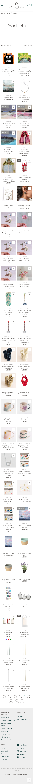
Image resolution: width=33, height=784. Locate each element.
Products (14, 13)
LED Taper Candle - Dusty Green (8, 662)
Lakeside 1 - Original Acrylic (8, 124)
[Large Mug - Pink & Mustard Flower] (8, 434)
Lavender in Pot (24, 579)
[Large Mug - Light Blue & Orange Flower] (8, 406)
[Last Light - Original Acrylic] (24, 513)
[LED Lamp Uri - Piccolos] (8, 621)
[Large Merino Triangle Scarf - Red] (24, 380)
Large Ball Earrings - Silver (24, 206)
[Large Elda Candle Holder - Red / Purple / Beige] (24, 326)
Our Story (20, 716)
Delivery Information (8, 720)
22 (19, 697)
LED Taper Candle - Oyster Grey (24, 687)
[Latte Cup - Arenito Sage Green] (8, 567)
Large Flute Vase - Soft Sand (8, 393)
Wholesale (4, 731)
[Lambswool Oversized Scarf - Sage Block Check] (8, 165)
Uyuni (8, 659)
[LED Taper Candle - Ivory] (24, 649)
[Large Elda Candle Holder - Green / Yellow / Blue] (24, 299)
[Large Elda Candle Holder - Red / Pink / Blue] (8, 326)
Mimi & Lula (8, 603)
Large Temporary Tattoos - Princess (24, 500)
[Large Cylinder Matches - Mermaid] (8, 299)
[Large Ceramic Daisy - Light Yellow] (8, 247)
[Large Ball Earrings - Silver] (24, 193)
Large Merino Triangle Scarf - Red (24, 393)
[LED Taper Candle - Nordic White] (8, 675)
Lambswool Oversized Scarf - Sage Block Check (8, 179)
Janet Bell (24, 68)
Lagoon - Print (8, 98)
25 (11, 701)
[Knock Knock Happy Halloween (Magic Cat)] (8, 58)
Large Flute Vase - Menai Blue (8, 367)
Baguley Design (8, 364)
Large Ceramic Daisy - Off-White (24, 260)
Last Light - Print (8, 553)
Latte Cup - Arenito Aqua (24, 554)
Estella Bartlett (24, 95)
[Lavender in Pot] (24, 567)
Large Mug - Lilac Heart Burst (24, 419)
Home (3, 13)
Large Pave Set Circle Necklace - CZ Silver (8, 473)
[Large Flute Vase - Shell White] (24, 354)
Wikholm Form (24, 308)
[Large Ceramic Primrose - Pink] (24, 273)
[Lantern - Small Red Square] (24, 165)
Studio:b (4, 754)
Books (8, 68)
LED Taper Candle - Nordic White (8, 687)
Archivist (8, 308)
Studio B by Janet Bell (8, 203)
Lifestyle (4, 759)
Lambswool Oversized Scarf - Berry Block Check (25, 151)
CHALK (24, 203)
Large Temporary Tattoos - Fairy (8, 500)
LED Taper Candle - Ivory (24, 662)
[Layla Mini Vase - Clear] (24, 593)
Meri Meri (24, 469)
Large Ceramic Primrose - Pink (25, 285)
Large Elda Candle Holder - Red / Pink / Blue (8, 340)
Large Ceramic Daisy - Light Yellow (8, 260)
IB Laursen (24, 175)
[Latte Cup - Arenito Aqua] (24, 541)
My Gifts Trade (24, 551)
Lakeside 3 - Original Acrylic (8, 150)
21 (14, 697)
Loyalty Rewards (6, 729)
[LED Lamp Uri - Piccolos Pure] (24, 621)
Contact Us (5, 718)
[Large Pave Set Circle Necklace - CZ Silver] (8, 460)
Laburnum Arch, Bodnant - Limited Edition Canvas (25, 72)
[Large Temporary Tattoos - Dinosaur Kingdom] (24, 460)
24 (29, 697)
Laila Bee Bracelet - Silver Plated (24, 98)
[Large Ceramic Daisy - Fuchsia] (24, 219)
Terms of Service (6, 740)
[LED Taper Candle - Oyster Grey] (24, 675)
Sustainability (5, 734)
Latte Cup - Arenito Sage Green (8, 580)
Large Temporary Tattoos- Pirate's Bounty (8, 527)
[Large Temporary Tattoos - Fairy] (8, 487)
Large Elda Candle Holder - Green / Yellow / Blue (24, 312)
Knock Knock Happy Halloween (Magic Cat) (8, 72)
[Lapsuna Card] (8, 193)
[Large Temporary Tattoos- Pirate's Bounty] (8, 513)
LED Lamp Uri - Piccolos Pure (24, 633)
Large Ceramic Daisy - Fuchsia (24, 232)
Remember (8, 630)
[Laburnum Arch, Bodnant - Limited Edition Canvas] (24, 58)
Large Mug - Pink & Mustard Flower (8, 447)
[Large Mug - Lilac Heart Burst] (24, 406)
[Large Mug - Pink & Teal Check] (24, 434)
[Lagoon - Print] (8, 86)
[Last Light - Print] (8, 541)
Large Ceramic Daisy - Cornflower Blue (8, 233)
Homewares (5, 757)
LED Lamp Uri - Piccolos (8, 633)
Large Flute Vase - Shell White (24, 367)
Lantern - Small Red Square (24, 178)
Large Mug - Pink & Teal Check (24, 447)
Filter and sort (7, 45)
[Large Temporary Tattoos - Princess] (24, 487)
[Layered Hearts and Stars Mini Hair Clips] (8, 593)
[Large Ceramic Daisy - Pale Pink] (8, 273)
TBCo (24, 147)
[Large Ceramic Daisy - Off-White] (24, 247)
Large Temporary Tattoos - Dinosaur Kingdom (24, 473)
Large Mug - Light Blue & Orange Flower (8, 420)
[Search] (27, 5)
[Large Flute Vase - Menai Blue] (8, 354)
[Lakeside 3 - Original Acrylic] (8, 138)
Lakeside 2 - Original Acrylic (24, 124)
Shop (8, 13)
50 (17, 701)
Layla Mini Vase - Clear (24, 606)
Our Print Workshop (23, 719)
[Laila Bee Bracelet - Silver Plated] (24, 86)
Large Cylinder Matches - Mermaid (8, 312)
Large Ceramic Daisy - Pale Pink (8, 285)
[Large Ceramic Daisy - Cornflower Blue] (8, 219)
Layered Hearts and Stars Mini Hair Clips (8, 607)
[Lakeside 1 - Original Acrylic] (8, 112)
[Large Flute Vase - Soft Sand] (8, 380)
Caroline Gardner (8, 416)
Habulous (8, 229)
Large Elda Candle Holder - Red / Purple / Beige (24, 340)
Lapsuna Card (8, 205)
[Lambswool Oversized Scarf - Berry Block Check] (24, 138)
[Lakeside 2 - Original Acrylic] (24, 112)
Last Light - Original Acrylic (24, 526)
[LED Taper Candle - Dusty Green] (8, 649)
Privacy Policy (5, 737)
